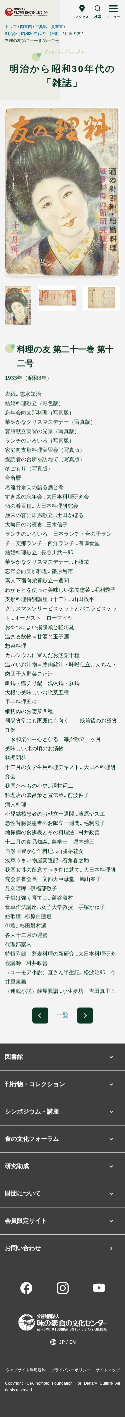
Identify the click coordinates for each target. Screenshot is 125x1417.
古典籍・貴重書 (49, 26)
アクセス (82, 17)
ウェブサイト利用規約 (26, 1370)
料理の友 (73, 33)
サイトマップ (108, 1370)
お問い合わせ (23, 1248)
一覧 (63, 1015)
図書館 (26, 26)
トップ (11, 26)
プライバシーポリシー (71, 1370)
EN (72, 1342)
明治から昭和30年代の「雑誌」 (33, 33)
